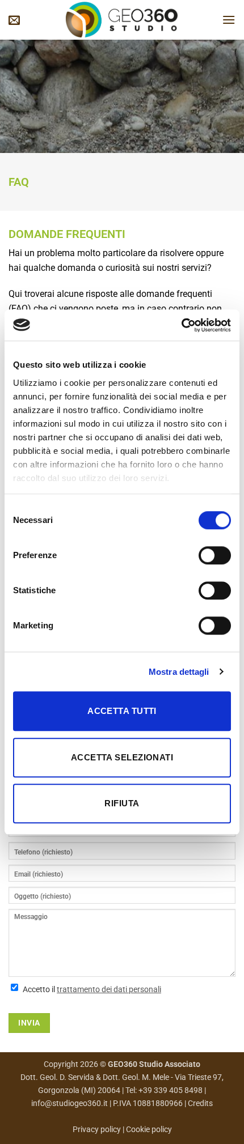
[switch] (215, 555)
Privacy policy (98, 1129)
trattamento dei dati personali (109, 989)
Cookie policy (149, 1129)
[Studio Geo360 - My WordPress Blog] (122, 20)
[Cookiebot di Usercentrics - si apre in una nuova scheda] (181, 325)
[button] (14, 19)
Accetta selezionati (122, 757)
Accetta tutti (122, 711)
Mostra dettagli (179, 672)
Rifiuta (121, 803)
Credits (200, 1103)
